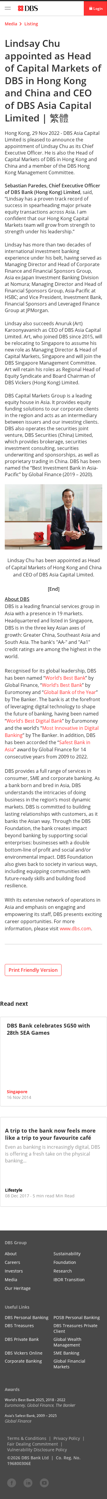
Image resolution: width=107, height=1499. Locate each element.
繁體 (59, 117)
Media (11, 24)
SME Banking (66, 1353)
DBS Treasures (19, 1325)
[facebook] (11, 1482)
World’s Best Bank (65, 678)
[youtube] (44, 1482)
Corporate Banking (23, 1361)
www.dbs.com (75, 928)
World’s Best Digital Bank (34, 721)
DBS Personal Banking (26, 1317)
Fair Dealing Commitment (32, 1444)
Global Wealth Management (67, 1342)
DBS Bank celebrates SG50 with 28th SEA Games (48, 1029)
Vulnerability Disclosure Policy (37, 1449)
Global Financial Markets (69, 1364)
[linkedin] (27, 1482)
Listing (31, 24)
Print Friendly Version (33, 970)
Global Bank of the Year (70, 692)
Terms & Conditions (26, 1438)
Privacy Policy (67, 1438)
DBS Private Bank (22, 1339)
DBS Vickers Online (24, 1353)
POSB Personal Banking (77, 1317)
